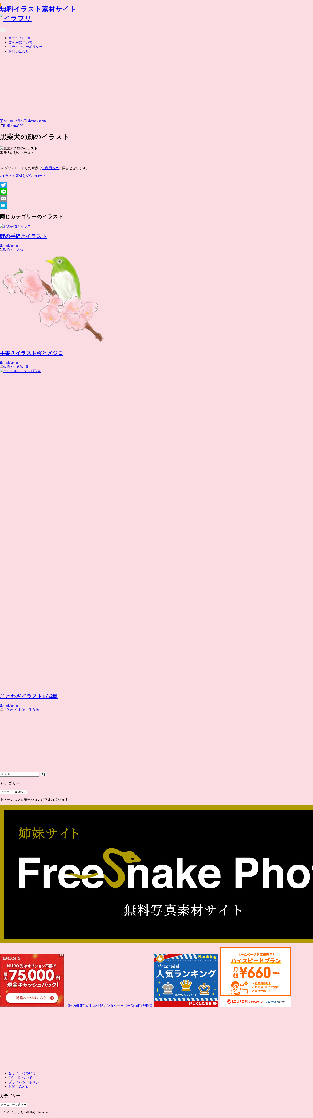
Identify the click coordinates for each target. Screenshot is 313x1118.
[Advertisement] (156, 87)
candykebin (38, 121)
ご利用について (20, 42)
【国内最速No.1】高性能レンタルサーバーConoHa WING (109, 1005)
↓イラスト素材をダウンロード (23, 176)
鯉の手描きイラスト (23, 236)
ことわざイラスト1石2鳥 (29, 696)
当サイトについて (22, 38)
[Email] (156, 198)
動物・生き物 (13, 125)
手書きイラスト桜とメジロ (31, 353)
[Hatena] (156, 205)
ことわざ (10, 709)
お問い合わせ (19, 51)
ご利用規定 (50, 168)
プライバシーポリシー (26, 47)
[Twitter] (156, 185)
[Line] (156, 191)
